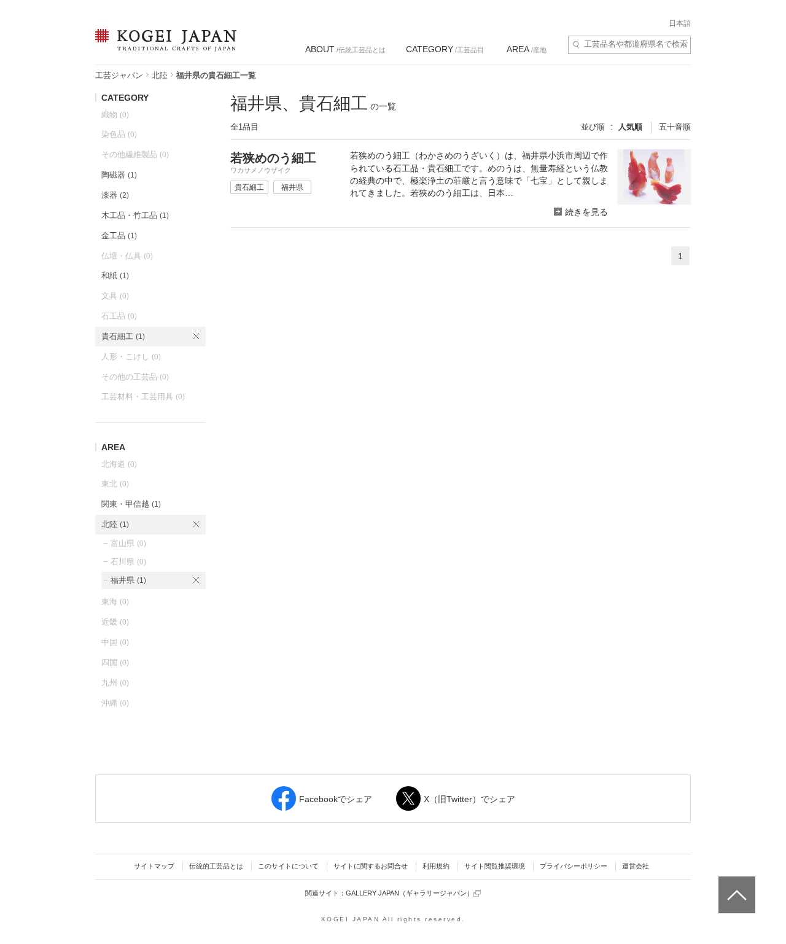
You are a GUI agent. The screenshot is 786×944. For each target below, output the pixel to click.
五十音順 (675, 126)
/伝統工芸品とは (345, 49)
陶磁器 (119, 174)
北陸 (160, 75)
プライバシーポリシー (573, 866)
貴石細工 (123, 336)
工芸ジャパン (119, 75)
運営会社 (635, 866)
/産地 (527, 49)
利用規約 (435, 866)
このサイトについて (288, 866)
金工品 (119, 235)
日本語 (680, 23)
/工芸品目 (445, 49)
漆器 (115, 195)
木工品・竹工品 (135, 215)
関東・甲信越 (131, 504)
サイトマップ (154, 866)
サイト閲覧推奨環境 (494, 866)
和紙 (115, 275)
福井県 (128, 580)
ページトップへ (735, 885)
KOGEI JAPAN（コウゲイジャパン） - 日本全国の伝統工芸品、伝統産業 (163, 47)
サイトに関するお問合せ (370, 866)
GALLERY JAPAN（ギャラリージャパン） (409, 893)
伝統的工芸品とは (216, 866)
